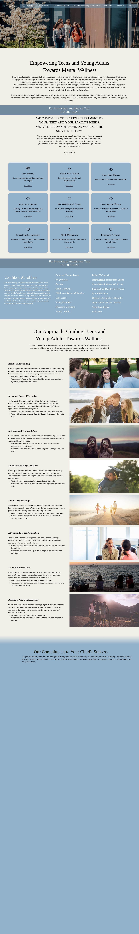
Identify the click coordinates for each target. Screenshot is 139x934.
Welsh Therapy (12, 6)
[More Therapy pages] (34, 5)
